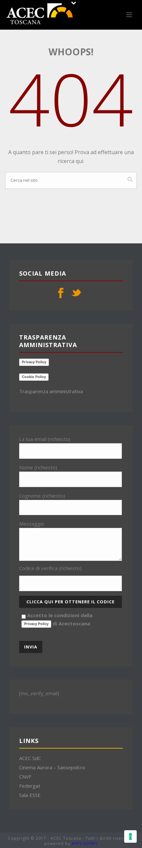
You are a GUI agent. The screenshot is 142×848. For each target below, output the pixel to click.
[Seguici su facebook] (60, 293)
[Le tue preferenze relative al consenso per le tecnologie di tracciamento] (130, 836)
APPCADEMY (85, 843)
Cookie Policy (34, 376)
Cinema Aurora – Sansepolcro (52, 767)
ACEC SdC (30, 758)
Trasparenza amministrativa (51, 391)
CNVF (25, 777)
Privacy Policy (34, 362)
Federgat (29, 786)
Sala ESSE (30, 795)
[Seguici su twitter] (76, 293)
